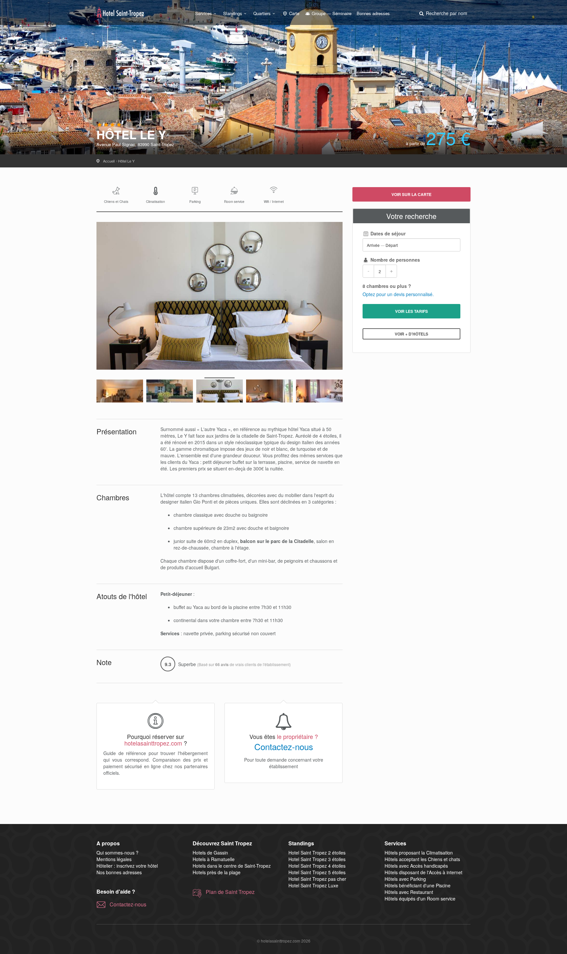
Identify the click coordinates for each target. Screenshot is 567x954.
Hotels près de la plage (217, 872)
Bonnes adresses (373, 13)
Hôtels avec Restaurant (409, 892)
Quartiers (262, 13)
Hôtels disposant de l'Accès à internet (423, 872)
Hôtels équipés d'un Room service (420, 898)
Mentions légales (114, 859)
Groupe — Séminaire (330, 13)
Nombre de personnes (394, 259)
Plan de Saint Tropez (230, 892)
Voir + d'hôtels (411, 334)
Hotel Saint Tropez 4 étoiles (317, 865)
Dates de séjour (387, 233)
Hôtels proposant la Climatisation (419, 852)
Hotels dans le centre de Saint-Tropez (232, 865)
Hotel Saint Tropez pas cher (317, 879)
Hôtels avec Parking (405, 879)
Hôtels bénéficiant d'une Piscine (418, 885)
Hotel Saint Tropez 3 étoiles (317, 859)
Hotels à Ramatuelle (214, 859)
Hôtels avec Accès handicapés (416, 865)
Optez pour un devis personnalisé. (398, 294)
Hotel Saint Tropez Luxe (313, 885)
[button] (442, 13)
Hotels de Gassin (210, 852)
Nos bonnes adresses (119, 872)
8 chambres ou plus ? (387, 286)
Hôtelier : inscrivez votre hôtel (127, 865)
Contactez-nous (283, 746)
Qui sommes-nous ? (117, 852)
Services (203, 13)
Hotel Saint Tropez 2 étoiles (317, 852)
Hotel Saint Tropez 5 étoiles (317, 872)
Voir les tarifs (411, 311)
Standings (232, 13)
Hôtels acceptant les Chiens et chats (422, 859)
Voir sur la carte (411, 194)
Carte (293, 13)
